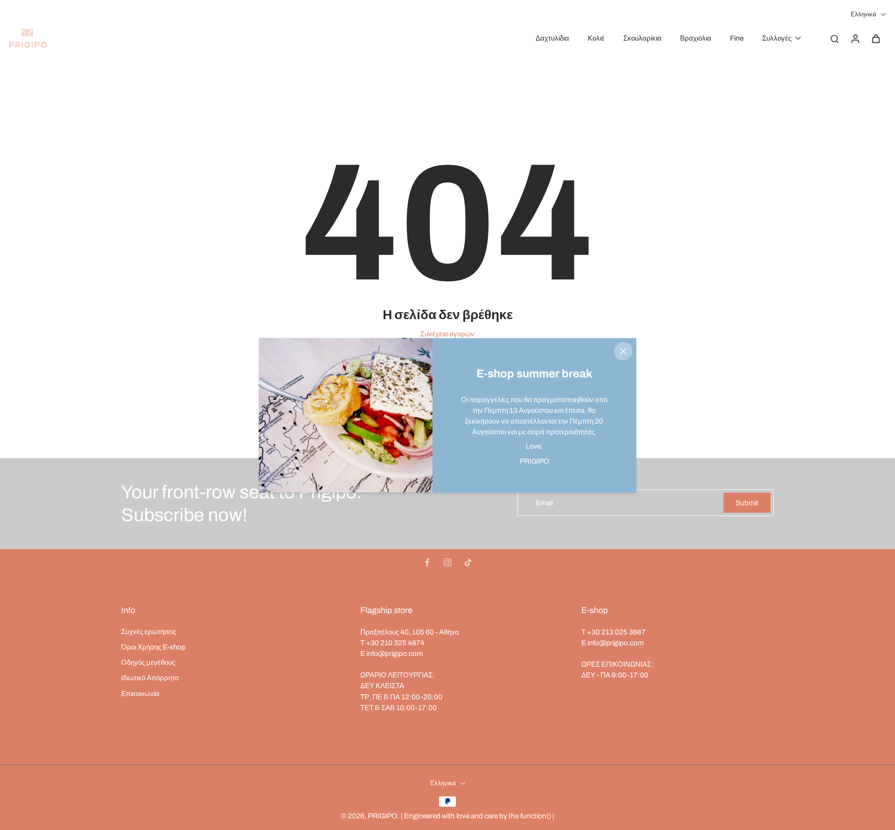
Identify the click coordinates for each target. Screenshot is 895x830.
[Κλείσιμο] (623, 351)
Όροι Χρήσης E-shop (153, 647)
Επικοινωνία (140, 693)
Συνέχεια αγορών (447, 334)
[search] (834, 38)
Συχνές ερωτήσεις (148, 631)
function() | (537, 816)
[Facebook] (427, 562)
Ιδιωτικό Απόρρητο (150, 678)
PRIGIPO (382, 816)
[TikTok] (468, 562)
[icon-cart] (875, 38)
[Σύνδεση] (855, 38)
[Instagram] (447, 562)
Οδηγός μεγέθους (148, 662)
